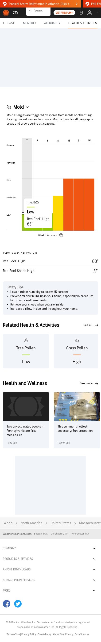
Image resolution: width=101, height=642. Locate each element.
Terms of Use (13, 634)
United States (60, 523)
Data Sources (82, 634)
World (8, 523)
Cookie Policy (45, 634)
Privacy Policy (28, 634)
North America (31, 523)
